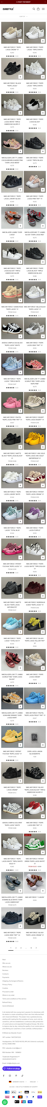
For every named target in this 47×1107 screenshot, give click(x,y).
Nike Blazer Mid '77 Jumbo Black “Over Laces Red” (35, 233)
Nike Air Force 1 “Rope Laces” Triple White (34, 48)
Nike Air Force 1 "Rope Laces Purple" (34, 529)
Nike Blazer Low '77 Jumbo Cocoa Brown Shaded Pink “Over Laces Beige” (12, 160)
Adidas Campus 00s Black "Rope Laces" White (12, 344)
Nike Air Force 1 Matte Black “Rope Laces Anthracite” (12, 604)
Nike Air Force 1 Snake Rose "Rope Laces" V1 (12, 308)
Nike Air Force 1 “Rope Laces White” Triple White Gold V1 (12, 861)
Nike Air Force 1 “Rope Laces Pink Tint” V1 (34, 197)
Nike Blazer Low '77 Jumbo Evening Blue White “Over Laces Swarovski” (12, 899)
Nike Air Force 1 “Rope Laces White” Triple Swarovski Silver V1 (12, 121)
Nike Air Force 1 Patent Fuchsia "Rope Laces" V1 (12, 565)
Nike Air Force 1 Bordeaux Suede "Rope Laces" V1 (35, 603)
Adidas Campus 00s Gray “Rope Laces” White (12, 824)
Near (4, 959)
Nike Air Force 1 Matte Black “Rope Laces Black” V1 (12, 455)
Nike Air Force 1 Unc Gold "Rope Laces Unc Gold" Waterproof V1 (35, 455)
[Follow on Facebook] (3, 1076)
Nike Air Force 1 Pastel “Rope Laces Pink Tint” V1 (12, 418)
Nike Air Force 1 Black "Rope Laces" (12, 84)
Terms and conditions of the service (14, 999)
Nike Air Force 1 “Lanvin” (34, 897)
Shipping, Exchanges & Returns (12, 981)
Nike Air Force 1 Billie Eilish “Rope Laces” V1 (35, 308)
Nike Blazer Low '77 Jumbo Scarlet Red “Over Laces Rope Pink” (34, 381)
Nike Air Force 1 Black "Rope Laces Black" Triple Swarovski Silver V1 (34, 789)
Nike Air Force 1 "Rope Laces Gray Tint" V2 (12, 934)
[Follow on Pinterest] (16, 1076)
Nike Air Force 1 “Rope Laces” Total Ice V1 (12, 639)
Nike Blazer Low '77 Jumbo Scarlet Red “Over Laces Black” (12, 677)
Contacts (5, 974)
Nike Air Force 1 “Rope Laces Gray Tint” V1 (34, 344)
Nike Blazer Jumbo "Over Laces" (12, 233)
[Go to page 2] (36, 948)
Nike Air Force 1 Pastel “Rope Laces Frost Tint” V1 (34, 714)
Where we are (7, 967)
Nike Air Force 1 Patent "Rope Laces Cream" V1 (35, 493)
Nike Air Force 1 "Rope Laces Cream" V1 (12, 48)
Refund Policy (7, 1002)
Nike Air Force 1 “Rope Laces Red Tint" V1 (34, 824)
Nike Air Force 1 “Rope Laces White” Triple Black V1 (34, 566)
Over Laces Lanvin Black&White (34, 752)
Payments (5, 977)
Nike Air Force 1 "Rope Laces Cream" (34, 676)
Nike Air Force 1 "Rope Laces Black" (34, 120)
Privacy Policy (7, 984)
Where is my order (8, 995)
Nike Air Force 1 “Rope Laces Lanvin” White (12, 493)
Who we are (6, 963)
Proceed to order (8, 992)
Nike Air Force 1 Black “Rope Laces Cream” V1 (35, 934)
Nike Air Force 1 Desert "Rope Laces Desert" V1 (35, 418)
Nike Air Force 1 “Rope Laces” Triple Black (34, 159)
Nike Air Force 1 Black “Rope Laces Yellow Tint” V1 (35, 640)
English (33, 1082)
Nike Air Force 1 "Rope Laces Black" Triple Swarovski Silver (12, 270)
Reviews (5, 970)
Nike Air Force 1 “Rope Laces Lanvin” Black (12, 197)
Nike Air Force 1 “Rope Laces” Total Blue (12, 529)
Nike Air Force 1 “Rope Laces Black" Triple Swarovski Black (34, 270)
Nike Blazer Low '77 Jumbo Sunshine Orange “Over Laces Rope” (12, 715)
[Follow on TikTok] (22, 1076)
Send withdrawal (8, 1006)
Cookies (5, 988)
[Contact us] (5, 1102)
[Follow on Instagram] (10, 1076)
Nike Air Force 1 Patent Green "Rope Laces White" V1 (35, 861)
